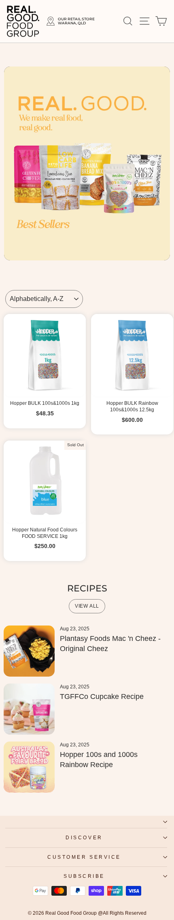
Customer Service (84, 857)
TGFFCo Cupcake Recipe (102, 696)
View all (87, 606)
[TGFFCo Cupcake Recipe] (29, 709)
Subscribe (84, 876)
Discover (84, 837)
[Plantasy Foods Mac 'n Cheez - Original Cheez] (29, 651)
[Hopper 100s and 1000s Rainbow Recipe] (29, 767)
